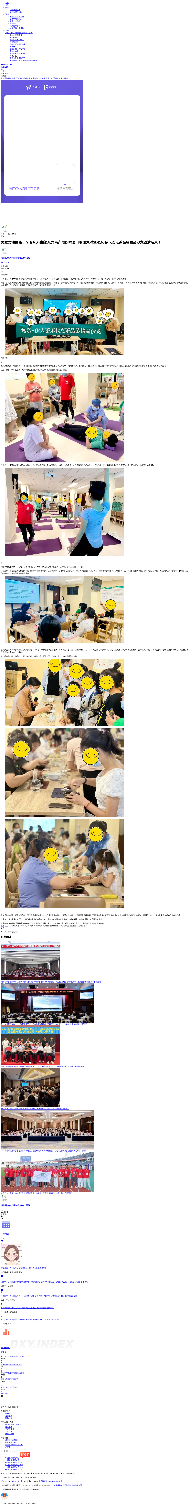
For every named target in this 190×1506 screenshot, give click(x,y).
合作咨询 (8, 1416)
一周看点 (5, 1234)
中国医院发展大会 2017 (14, 1469)
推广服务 (8, 1427)
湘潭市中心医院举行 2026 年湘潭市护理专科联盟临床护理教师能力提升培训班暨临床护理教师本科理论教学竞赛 (44, 1282)
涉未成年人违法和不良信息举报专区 (68, 1485)
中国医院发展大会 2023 (14, 1460)
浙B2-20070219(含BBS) (10, 1481)
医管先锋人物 (15, 21)
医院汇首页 (7, 64)
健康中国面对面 (16, 19)
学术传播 (8, 1431)
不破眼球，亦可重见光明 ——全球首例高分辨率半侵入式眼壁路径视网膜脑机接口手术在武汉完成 (39, 1296)
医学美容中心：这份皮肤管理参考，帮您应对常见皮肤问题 (24, 1268)
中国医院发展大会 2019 (14, 1465)
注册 (6, 73)
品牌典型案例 (15, 26)
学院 (7, 30)
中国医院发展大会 (17, 17)
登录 (2, 73)
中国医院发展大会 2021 (14, 1462)
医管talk (13, 23)
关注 (7, 5)
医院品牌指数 (15, 10)
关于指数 (4, 67)
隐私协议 (8, 1418)
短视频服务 (9, 1429)
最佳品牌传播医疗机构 (14, 1445)
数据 (7, 7)
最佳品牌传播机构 (17, 28)
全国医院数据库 (16, 12)
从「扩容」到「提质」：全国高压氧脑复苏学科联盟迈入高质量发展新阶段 (30, 1320)
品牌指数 (5, 1347)
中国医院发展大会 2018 (14, 1467)
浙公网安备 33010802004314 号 (50, 1481)
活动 (7, 14)
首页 (7, 3)
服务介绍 (8, 1413)
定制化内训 (9, 1434)
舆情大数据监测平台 (13, 1424)
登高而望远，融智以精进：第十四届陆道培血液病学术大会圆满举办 (27, 1308)
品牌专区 (8, 1447)
